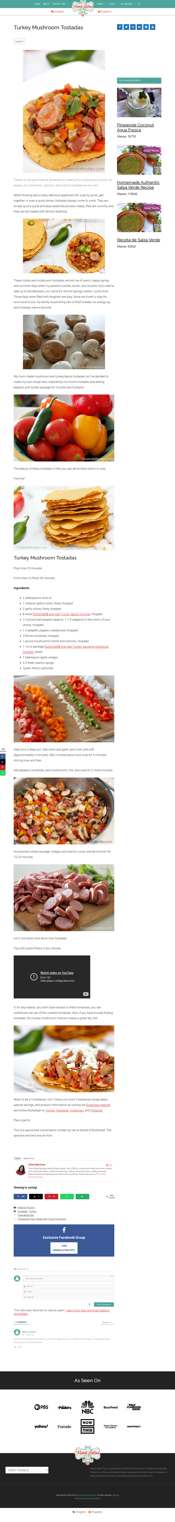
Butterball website (98, 1105)
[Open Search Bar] (139, 4)
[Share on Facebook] (2, 756)
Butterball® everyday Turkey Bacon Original (61, 614)
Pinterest (97, 1110)
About (46, 4)
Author (17, 1158)
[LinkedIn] (139, 27)
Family (100, 4)
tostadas (22, 1211)
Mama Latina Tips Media (86, 1495)
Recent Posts (29, 1158)
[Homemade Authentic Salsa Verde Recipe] (139, 160)
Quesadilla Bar (26, 1215)
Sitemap (115, 1495)
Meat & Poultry (26, 1207)
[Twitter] (111, 1165)
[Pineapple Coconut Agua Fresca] (139, 103)
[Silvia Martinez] (20, 1174)
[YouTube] (152, 27)
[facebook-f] (64, 1231)
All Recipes (126, 4)
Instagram (77, 1110)
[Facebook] (107, 1165)
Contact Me (58, 4)
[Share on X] (2, 762)
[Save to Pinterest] (2, 767)
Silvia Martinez (37, 1164)
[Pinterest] (146, 27)
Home (37, 4)
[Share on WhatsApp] (67, 1196)
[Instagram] (133, 27)
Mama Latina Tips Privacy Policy (87, 1498)
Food (112, 4)
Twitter (50, 1110)
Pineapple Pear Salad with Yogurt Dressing (42, 1219)
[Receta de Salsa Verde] (139, 218)
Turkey (32, 1211)
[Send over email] (82, 1196)
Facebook (62, 1110)
